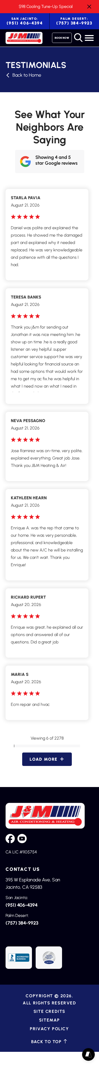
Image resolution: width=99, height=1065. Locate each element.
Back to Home (26, 75)
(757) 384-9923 (74, 21)
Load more (43, 759)
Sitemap (49, 1020)
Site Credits (49, 1011)
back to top (47, 1041)
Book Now (62, 38)
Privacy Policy (49, 1028)
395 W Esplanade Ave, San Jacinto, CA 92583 (33, 883)
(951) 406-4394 (25, 21)
